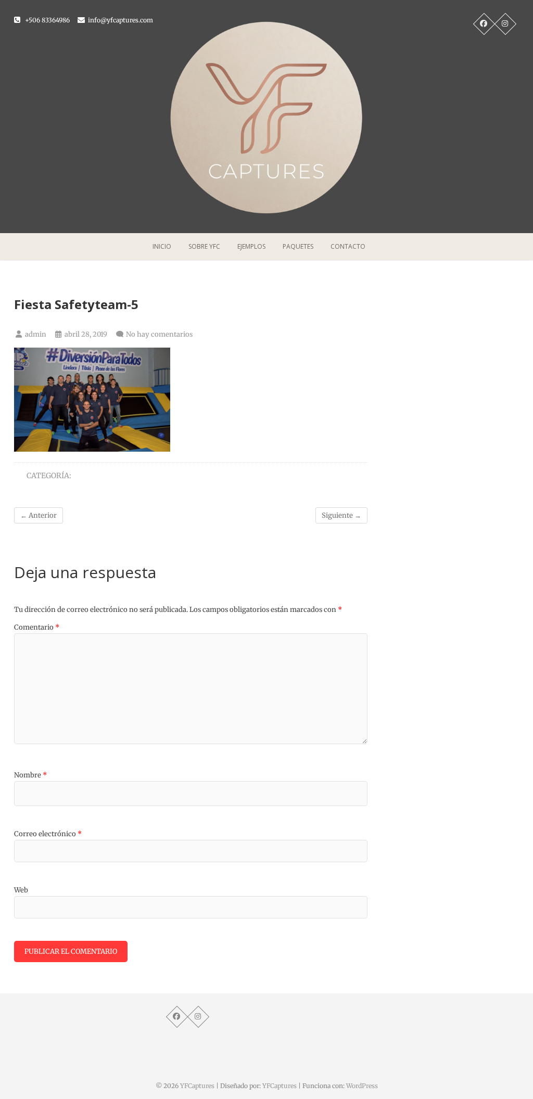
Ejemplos (251, 246)
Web (21, 890)
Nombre (30, 775)
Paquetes (298, 246)
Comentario (36, 627)
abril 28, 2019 (85, 334)
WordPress (362, 1086)
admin (34, 334)
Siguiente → (341, 515)
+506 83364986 (46, 20)
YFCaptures (197, 1086)
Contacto (348, 246)
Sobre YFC (204, 246)
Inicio (162, 246)
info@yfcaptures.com (119, 20)
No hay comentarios (159, 334)
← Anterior (38, 515)
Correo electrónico (48, 833)
